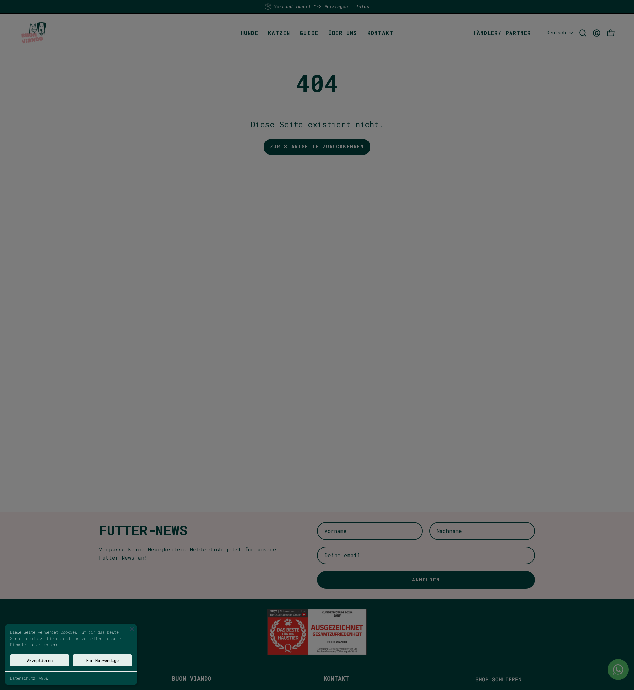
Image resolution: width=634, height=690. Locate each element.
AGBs (43, 678)
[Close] (132, 629)
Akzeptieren (40, 660)
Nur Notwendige (102, 660)
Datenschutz (22, 678)
